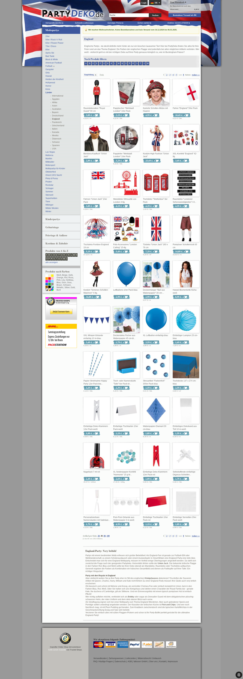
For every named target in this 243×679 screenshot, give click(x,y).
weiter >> (196, 74)
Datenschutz (120, 661)
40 (102, 535)
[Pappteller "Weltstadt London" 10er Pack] (126, 138)
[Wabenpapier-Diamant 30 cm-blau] (156, 410)
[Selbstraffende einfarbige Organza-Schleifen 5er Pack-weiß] (186, 456)
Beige (64, 275)
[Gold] (49, 290)
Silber (67, 287)
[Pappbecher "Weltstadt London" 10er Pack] (126, 92)
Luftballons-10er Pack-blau (125, 290)
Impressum (173, 661)
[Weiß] (46, 276)
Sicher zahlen (143, 23)
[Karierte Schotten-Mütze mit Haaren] (156, 92)
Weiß (59, 275)
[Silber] (46, 290)
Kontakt (162, 661)
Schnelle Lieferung (83, 23)
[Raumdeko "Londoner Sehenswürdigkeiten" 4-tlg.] (186, 183)
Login (144, 2)
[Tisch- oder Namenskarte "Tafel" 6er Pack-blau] (126, 365)
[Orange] (46, 279)
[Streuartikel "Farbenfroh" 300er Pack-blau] (156, 365)
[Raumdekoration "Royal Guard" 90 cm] (97, 92)
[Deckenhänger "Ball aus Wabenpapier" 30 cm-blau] (156, 274)
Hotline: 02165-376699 (177, 23)
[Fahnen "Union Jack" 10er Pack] (97, 183)
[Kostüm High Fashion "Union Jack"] (156, 138)
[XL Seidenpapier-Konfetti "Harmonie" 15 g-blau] (126, 456)
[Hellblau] (52, 281)
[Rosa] (52, 279)
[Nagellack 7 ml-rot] (97, 456)
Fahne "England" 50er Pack (185, 108)
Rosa (70, 277)
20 (99, 535)
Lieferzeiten (130, 658)
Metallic (60, 287)
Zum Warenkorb (177, 2)
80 (105, 535)
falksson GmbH (140, 661)
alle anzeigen (51, 262)
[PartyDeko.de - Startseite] (72, 11)
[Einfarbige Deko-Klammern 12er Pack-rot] (156, 456)
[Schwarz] (49, 287)
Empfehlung (89, 74)
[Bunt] (52, 290)
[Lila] (49, 281)
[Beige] (49, 276)
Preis (102, 75)
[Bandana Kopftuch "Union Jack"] (97, 138)
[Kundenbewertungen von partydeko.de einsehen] (61, 299)
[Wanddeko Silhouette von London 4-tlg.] (126, 183)
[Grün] (49, 284)
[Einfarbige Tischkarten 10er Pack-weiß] (126, 410)
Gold (73, 287)
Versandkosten (100, 658)
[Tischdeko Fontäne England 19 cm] (97, 229)
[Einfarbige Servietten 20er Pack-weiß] (186, 501)
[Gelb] (52, 276)
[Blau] (46, 284)
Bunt (59, 290)
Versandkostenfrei (53, 23)
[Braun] (46, 287)
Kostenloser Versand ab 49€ (185, 15)
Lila (63, 280)
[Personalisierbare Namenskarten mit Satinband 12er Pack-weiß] (97, 501)
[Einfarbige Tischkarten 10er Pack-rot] (156, 501)
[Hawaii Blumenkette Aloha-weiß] (186, 274)
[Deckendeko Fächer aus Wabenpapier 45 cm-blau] (126, 319)
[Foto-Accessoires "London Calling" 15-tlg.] (126, 229)
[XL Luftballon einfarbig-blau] (156, 319)
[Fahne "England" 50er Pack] (186, 92)
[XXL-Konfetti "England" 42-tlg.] (186, 138)
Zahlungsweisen (116, 658)
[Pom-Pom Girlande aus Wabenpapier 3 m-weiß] (126, 501)
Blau (59, 282)
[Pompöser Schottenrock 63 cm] (186, 229)
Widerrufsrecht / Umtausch (149, 658)
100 (108, 535)
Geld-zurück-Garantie (57, 650)
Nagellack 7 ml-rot (91, 472)
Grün (64, 282)
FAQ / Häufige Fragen (103, 661)
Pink (59, 280)
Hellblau (69, 280)
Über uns (153, 661)
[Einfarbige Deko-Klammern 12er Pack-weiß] (97, 410)
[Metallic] (52, 287)
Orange (60, 277)
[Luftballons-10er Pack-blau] (126, 274)
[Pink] (46, 281)
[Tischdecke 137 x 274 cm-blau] (186, 365)
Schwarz (67, 285)
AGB (130, 661)
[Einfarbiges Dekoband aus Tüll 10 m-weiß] (186, 410)
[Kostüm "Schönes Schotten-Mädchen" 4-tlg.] (97, 274)
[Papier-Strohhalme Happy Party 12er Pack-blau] (97, 365)
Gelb (70, 275)
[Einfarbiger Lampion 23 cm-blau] (186, 319)
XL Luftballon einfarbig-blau (155, 335)
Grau (69, 282)
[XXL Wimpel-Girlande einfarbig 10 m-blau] (97, 319)
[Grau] (52, 284)
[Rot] (49, 279)
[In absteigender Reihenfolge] (96, 74)
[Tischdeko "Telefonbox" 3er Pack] (156, 183)
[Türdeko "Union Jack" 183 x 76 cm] (156, 229)
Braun (59, 285)
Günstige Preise (114, 23)
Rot (65, 277)
